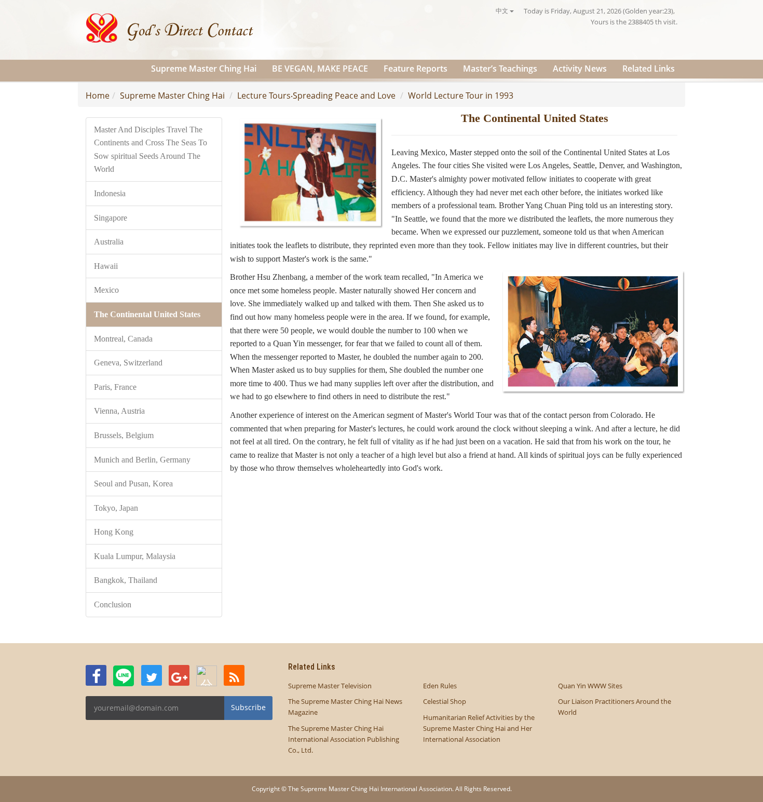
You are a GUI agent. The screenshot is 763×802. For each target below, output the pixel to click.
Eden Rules (440, 685)
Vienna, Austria (119, 410)
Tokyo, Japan (116, 508)
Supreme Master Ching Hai (203, 68)
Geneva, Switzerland (128, 362)
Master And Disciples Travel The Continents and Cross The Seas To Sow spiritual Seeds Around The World (150, 149)
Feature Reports (415, 68)
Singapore (110, 217)
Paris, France (115, 387)
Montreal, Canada (123, 338)
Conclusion (112, 604)
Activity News (580, 68)
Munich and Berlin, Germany (142, 459)
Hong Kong (113, 531)
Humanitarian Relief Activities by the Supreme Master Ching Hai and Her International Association (479, 728)
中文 (503, 10)
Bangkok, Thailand (125, 580)
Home (98, 95)
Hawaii (106, 266)
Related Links (648, 68)
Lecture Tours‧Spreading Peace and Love (316, 95)
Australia (109, 241)
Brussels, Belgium (124, 435)
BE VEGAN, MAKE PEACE (320, 68)
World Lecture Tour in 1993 (460, 95)
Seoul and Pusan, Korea (133, 483)
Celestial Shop (444, 701)
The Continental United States (147, 314)
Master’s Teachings (500, 68)
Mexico (106, 290)
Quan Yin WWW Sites (590, 685)
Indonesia (110, 193)
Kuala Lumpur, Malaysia (134, 556)
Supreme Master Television (330, 685)
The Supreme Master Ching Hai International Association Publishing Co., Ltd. (343, 739)
